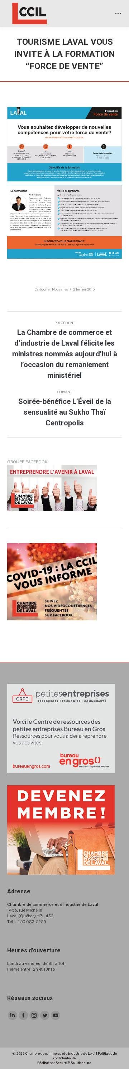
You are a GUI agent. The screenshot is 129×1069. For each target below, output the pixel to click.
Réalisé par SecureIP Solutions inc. (64, 1062)
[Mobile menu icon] (118, 13)
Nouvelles (60, 289)
